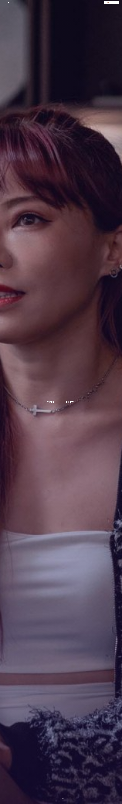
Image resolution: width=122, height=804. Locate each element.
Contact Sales (111, 2)
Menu (8, 2)
